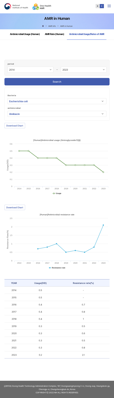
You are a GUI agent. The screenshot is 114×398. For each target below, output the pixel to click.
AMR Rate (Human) (54, 34)
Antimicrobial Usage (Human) (25, 34)
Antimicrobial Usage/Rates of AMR (86, 34)
